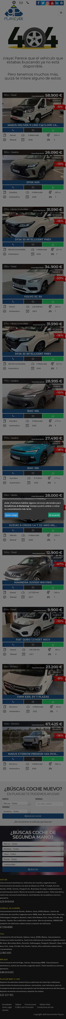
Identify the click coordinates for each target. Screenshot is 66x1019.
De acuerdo (54, 515)
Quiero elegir (11, 515)
